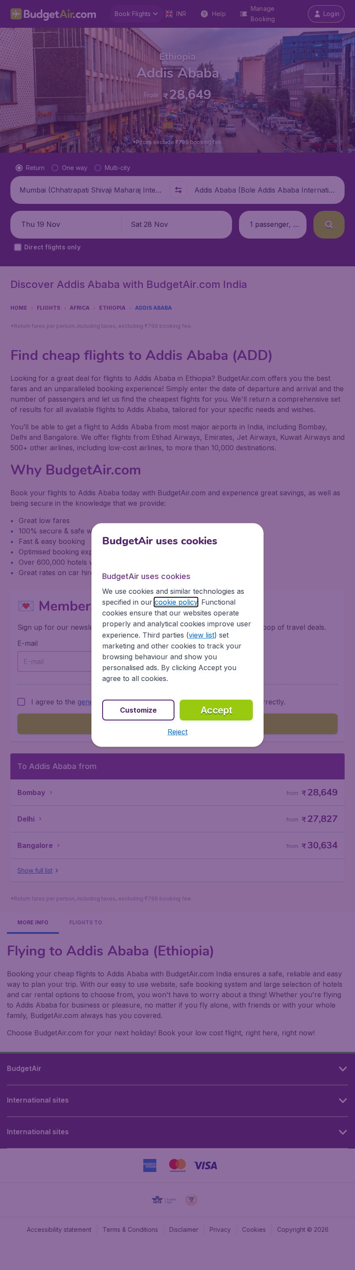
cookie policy (176, 602)
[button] (177, 731)
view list (201, 635)
